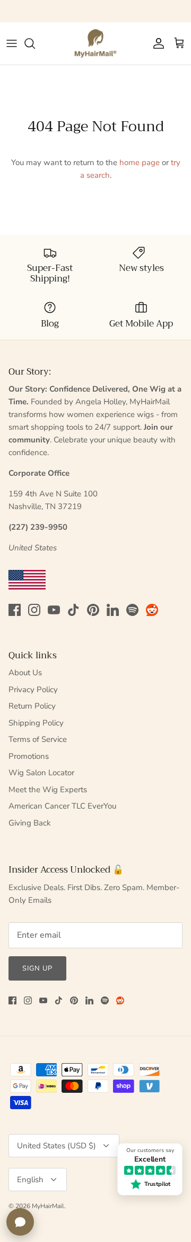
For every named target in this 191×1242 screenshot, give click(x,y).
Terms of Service (37, 739)
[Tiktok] (73, 610)
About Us (25, 672)
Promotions (28, 756)
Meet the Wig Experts (47, 789)
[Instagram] (34, 610)
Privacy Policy (33, 689)
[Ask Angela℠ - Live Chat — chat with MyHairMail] (20, 1222)
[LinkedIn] (113, 610)
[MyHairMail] (95, 43)
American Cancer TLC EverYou (62, 806)
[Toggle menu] (11, 43)
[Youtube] (54, 610)
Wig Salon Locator (41, 772)
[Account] (156, 43)
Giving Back (29, 823)
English (30, 1179)
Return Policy (32, 706)
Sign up (37, 968)
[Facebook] (14, 610)
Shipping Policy (36, 723)
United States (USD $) (56, 1145)
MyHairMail (48, 1206)
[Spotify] (132, 610)
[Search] (35, 43)
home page (139, 162)
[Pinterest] (93, 610)
